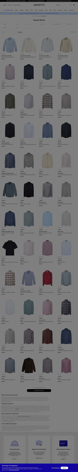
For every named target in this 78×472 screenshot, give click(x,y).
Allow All (64, 467)
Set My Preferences (56, 467)
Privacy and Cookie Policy (14, 469)
